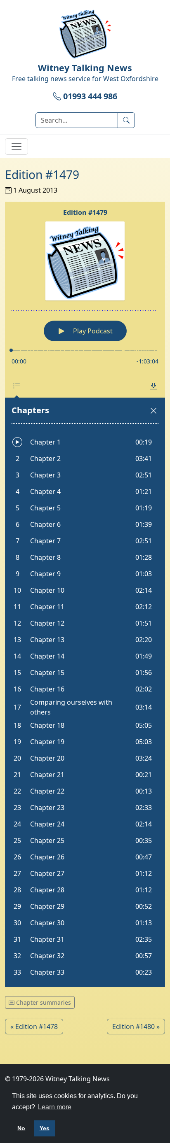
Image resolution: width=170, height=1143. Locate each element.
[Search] (126, 120)
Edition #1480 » (136, 1026)
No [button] (21, 1128)
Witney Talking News (85, 68)
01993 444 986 (89, 96)
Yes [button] (45, 1128)
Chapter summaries (42, 1002)
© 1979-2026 (57, 1078)
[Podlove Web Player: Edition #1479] (85, 594)
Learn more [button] (54, 1106)
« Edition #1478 (34, 1026)
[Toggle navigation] (16, 146)
